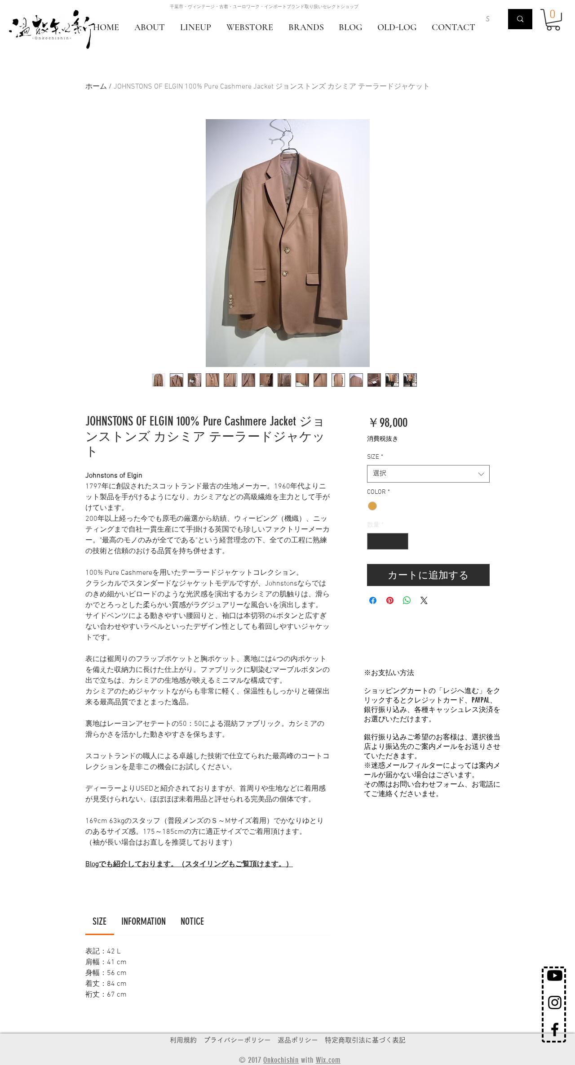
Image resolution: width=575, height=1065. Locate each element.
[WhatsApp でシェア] (407, 600)
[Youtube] (555, 975)
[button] (553, 20)
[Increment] (401, 541)
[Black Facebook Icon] (555, 1029)
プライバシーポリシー (237, 1040)
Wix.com (328, 1060)
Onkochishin (281, 1060)
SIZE (375, 457)
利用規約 (183, 1040)
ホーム (96, 86)
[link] (99, 921)
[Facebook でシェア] (372, 600)
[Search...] (520, 19)
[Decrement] (374, 541)
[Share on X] (424, 600)
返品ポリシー (298, 1040)
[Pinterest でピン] (390, 600)
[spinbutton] (388, 541)
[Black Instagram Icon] (555, 1002)
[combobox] (428, 474)
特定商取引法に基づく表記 (365, 1040)
